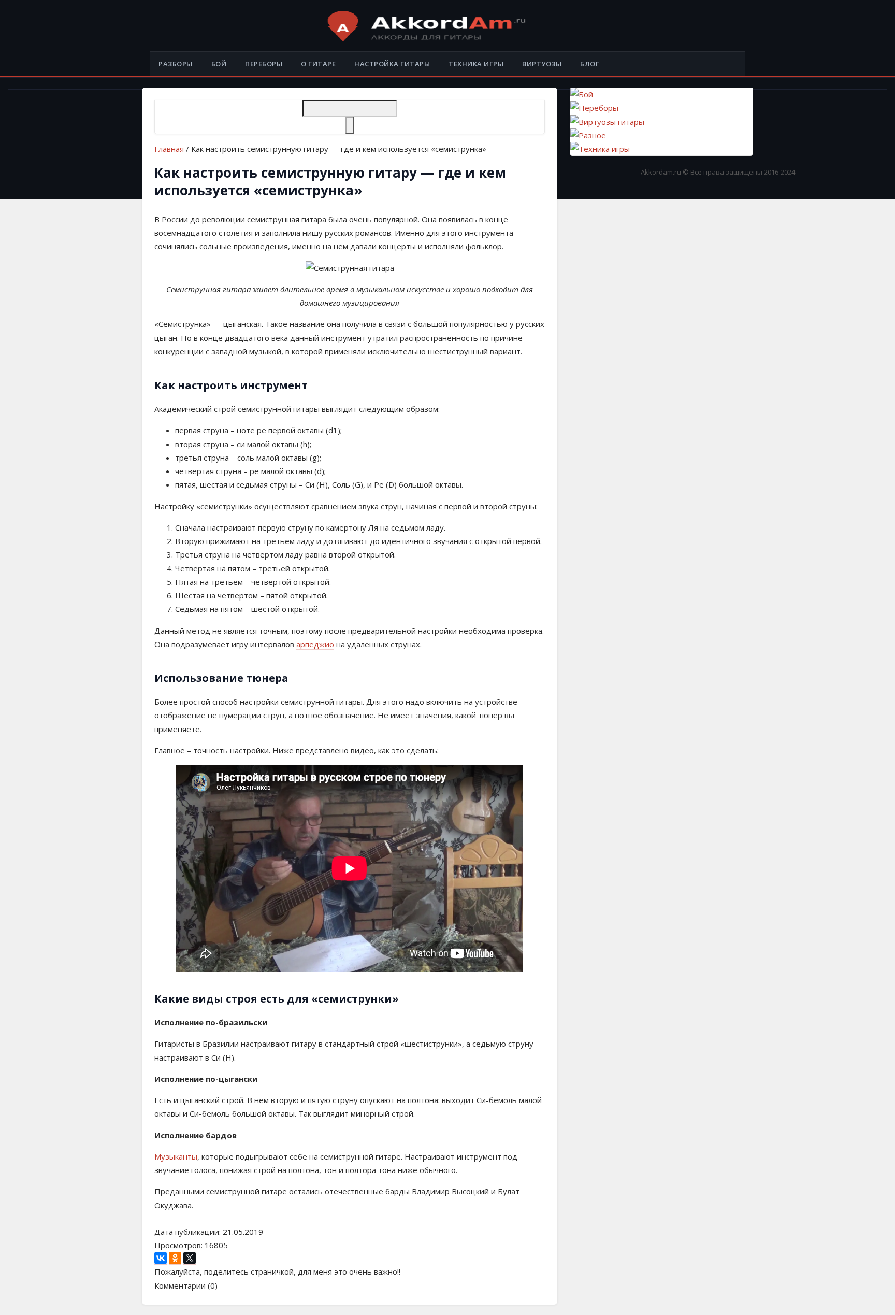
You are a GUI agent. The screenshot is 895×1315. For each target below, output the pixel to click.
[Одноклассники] (175, 1258)
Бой (219, 63)
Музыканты (175, 1156)
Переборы (263, 63)
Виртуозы (541, 63)
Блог (589, 63)
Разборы (175, 63)
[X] (189, 1258)
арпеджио (315, 644)
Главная (169, 149)
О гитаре (318, 63)
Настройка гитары (392, 63)
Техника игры (476, 63)
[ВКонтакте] (160, 1258)
